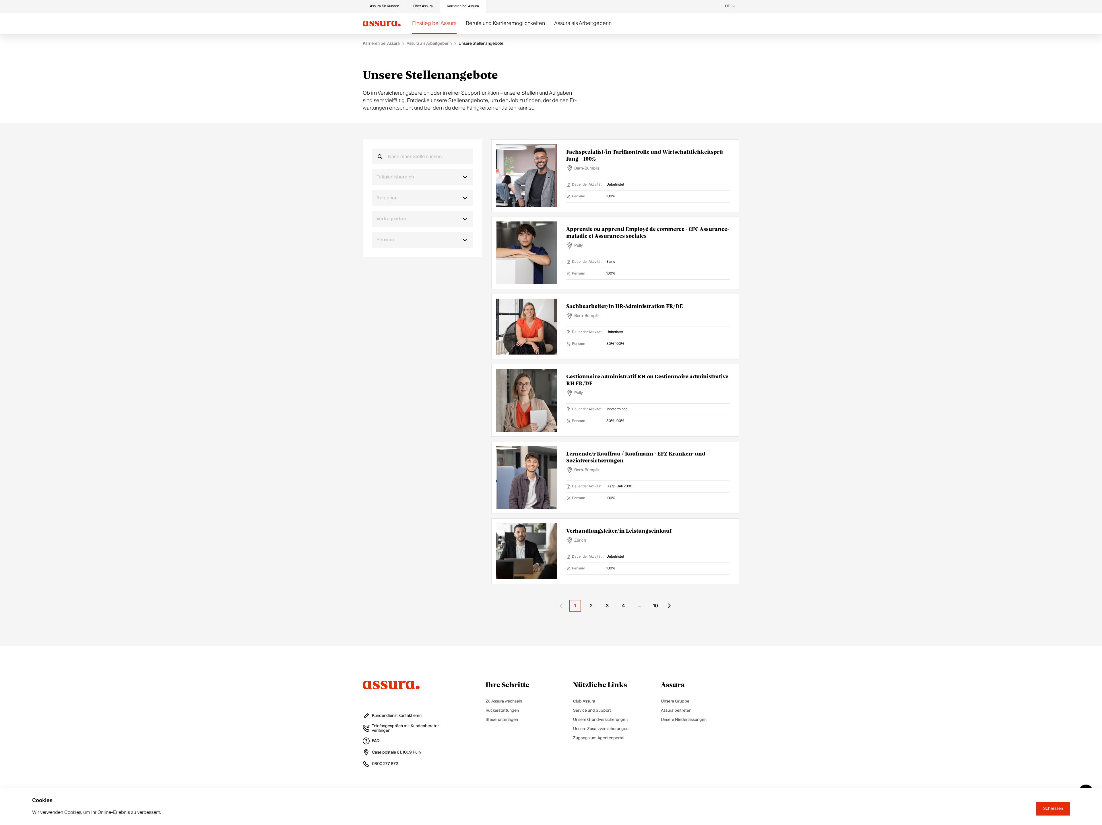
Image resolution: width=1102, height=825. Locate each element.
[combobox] (422, 177)
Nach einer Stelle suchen (415, 156)
